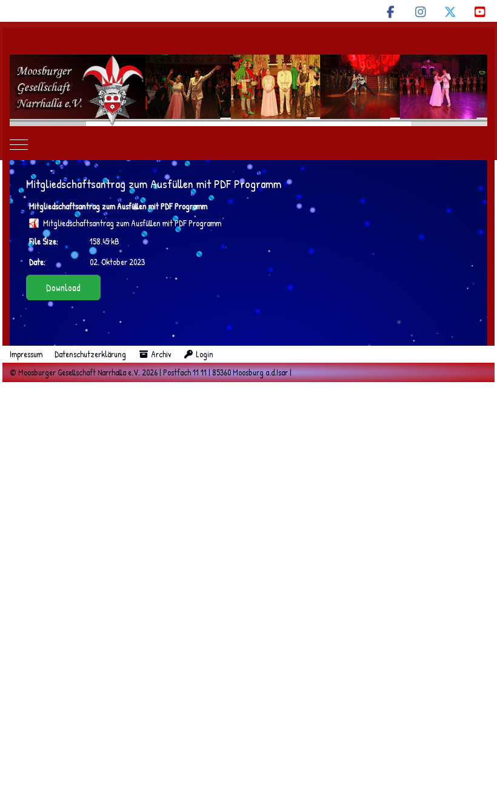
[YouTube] (479, 12)
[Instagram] (420, 12)
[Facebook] (390, 12)
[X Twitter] (450, 12)
